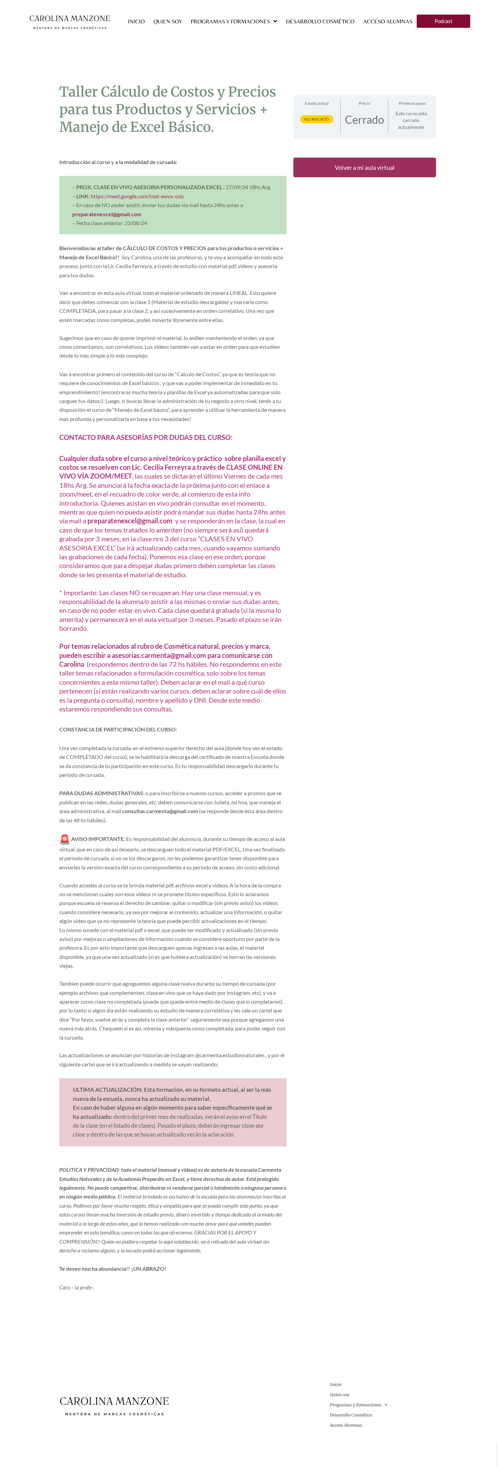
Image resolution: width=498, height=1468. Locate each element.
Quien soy (167, 21)
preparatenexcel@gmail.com (106, 214)
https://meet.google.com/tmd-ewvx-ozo (137, 196)
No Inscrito (316, 119)
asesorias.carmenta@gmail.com (159, 655)
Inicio (136, 21)
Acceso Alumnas (387, 21)
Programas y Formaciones (230, 21)
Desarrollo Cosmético (320, 21)
